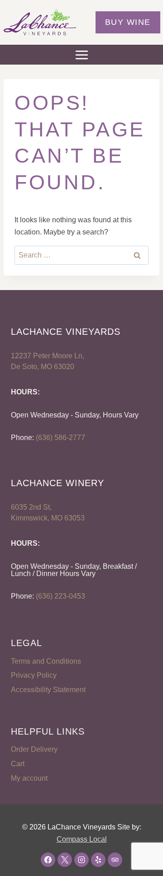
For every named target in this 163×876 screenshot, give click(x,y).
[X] (65, 860)
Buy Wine (128, 22)
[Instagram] (81, 860)
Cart (17, 764)
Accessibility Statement (48, 689)
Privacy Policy (34, 675)
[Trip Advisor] (115, 860)
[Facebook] (48, 860)
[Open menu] (81, 55)
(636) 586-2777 (60, 437)
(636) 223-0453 (60, 596)
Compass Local (82, 839)
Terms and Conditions (46, 661)
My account (29, 778)
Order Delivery (34, 749)
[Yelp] (98, 860)
